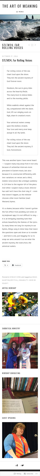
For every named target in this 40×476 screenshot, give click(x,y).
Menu (21, 12)
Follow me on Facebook (16, 465)
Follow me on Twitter (21, 465)
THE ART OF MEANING (20, 6)
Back (32, 45)
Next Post (35, 45)
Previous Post (29, 45)
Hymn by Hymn (15, 277)
